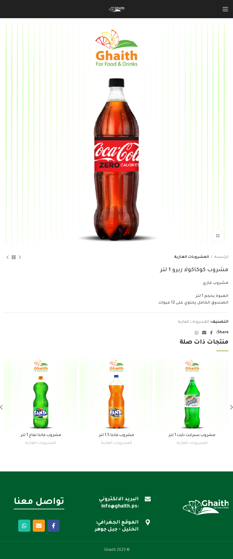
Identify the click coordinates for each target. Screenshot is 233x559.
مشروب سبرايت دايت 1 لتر (192, 435)
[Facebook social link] (211, 333)
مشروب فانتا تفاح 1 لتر (41, 435)
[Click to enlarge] (218, 236)
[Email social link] (204, 333)
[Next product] (8, 258)
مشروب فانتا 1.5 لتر (116, 435)
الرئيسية (221, 257)
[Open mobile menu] (225, 9)
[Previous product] (20, 258)
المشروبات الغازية (191, 257)
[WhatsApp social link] (196, 333)
